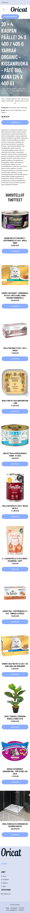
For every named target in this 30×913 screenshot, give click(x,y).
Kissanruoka (12, 107)
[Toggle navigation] (3, 9)
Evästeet (21, 908)
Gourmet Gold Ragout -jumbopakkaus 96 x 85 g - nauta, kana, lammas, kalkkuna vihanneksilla (15, 295)
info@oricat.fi (5, 2)
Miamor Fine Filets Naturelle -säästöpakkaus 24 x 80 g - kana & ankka (15, 240)
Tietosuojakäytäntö (11, 910)
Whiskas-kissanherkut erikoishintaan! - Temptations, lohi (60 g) (15, 771)
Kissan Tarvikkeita (10, 16)
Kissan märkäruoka (21, 107)
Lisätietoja (15, 122)
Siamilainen (6, 879)
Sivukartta (21, 910)
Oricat (4, 876)
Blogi (4, 886)
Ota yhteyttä (14, 908)
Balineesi (5, 883)
